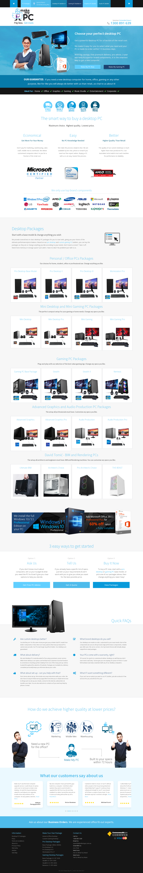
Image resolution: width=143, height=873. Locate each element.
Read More (53, 797)
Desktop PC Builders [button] (58, 4)
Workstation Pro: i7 (49, 852)
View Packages (111, 585)
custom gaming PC (65, 242)
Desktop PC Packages (19, 836)
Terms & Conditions (18, 841)
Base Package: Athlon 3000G (52, 845)
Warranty (15, 848)
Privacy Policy (16, 846)
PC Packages (26, 4)
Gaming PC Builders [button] (74, 4)
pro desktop (51, 242)
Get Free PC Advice (32, 585)
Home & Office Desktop (50, 836)
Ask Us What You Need (80, 853)
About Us (15, 843)
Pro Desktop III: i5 (48, 849)
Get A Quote (71, 585)
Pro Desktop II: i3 (48, 847)
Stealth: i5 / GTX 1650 (49, 860)
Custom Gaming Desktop (50, 839)
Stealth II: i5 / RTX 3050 (50, 863)
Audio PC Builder (104, 4)
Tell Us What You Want (80, 857)
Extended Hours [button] (125, 20)
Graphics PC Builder (90, 4)
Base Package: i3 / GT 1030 (51, 858)
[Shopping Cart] (129, 3)
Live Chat (76, 848)
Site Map (14, 853)
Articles (14, 850)
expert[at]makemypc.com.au (82, 843)
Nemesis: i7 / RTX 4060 (50, 865)
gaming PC (109, 572)
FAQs (13, 839)
